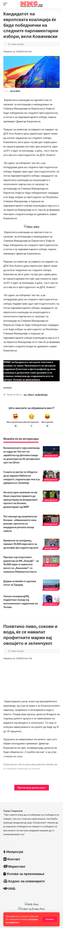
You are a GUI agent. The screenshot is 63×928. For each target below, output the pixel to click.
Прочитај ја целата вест (32, 787)
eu (25, 394)
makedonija (41, 394)
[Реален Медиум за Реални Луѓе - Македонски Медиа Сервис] (31, 4)
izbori (31, 394)
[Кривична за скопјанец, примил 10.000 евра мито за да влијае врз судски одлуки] (51, 544)
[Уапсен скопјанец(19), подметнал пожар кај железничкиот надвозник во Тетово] (51, 599)
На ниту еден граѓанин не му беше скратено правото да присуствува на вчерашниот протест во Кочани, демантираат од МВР (20, 499)
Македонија (51, 456)
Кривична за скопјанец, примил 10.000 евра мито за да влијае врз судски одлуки (20, 544)
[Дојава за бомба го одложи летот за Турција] (51, 584)
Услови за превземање (26, 379)
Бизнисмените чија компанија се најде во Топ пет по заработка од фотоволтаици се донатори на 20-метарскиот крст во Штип (21, 455)
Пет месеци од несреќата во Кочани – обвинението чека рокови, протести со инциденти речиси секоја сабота (20, 523)
